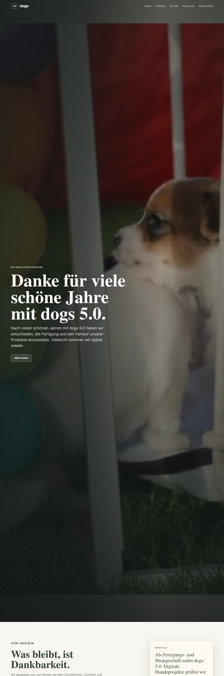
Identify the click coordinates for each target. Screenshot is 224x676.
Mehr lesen (21, 357)
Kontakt (174, 6)
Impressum (189, 6)
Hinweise (161, 6)
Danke (147, 6)
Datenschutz (206, 6)
